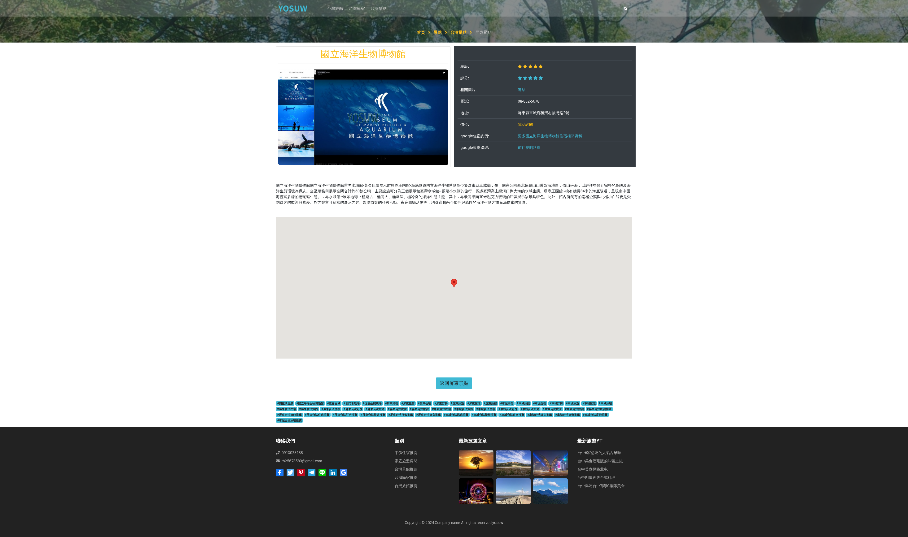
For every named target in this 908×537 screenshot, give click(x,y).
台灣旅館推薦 (406, 486)
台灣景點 (379, 8)
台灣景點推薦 (406, 469)
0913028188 (292, 452)
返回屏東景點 (454, 383)
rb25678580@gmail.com (302, 461)
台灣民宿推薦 (406, 477)
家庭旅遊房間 (406, 461)
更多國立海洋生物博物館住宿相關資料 (550, 136)
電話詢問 (525, 124)
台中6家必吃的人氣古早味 (599, 452)
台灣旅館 (335, 8)
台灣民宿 (357, 8)
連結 (521, 89)
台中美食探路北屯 (592, 469)
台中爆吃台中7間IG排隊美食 (601, 486)
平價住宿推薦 (406, 452)
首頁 (421, 32)
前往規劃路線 (529, 147)
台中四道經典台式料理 (596, 477)
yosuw (497, 522)
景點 (438, 32)
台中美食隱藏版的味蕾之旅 (600, 461)
